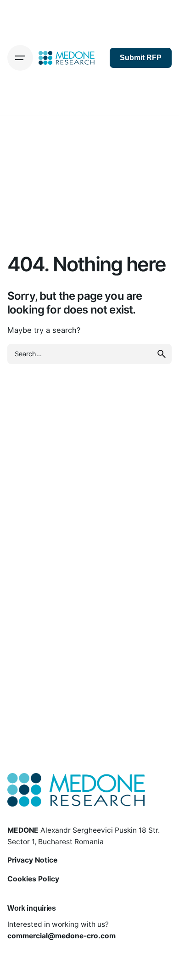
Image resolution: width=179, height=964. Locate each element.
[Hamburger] (20, 58)
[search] (161, 354)
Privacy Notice (32, 860)
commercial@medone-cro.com (61, 935)
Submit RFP (141, 58)
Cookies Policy (33, 878)
